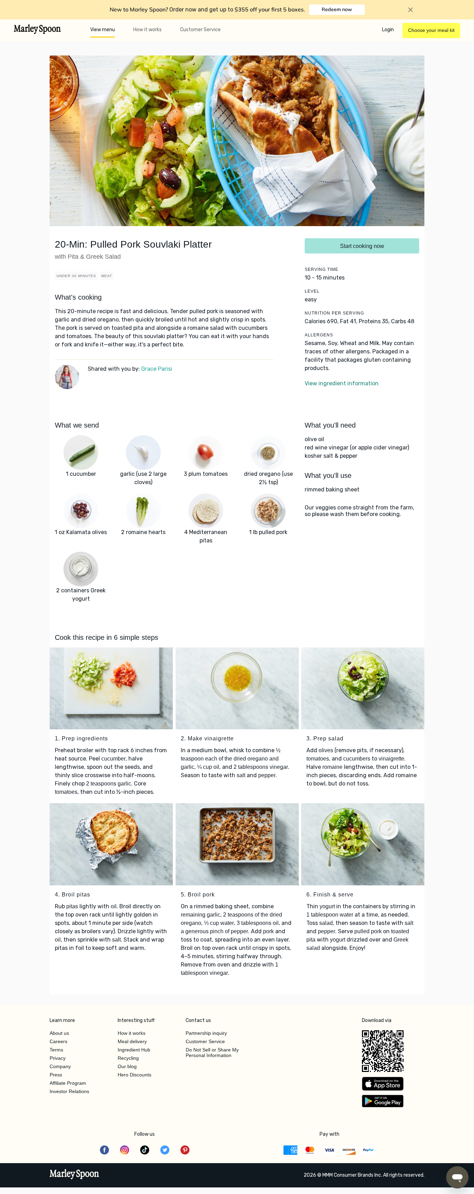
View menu (102, 30)
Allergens (319, 335)
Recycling (128, 1058)
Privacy (58, 1058)
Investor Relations (69, 1091)
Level (312, 291)
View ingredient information (342, 383)
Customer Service (200, 30)
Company (60, 1066)
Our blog (127, 1066)
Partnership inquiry (206, 1033)
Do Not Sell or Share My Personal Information (212, 1052)
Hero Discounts (134, 1074)
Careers (58, 1041)
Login (388, 30)
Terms (56, 1050)
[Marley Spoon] (74, 1175)
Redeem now (337, 9)
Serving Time (321, 269)
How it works (147, 30)
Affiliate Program (68, 1083)
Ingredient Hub (134, 1050)
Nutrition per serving (334, 313)
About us (59, 1033)
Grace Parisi (156, 369)
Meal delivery (132, 1041)
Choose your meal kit (431, 30)
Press (56, 1074)
